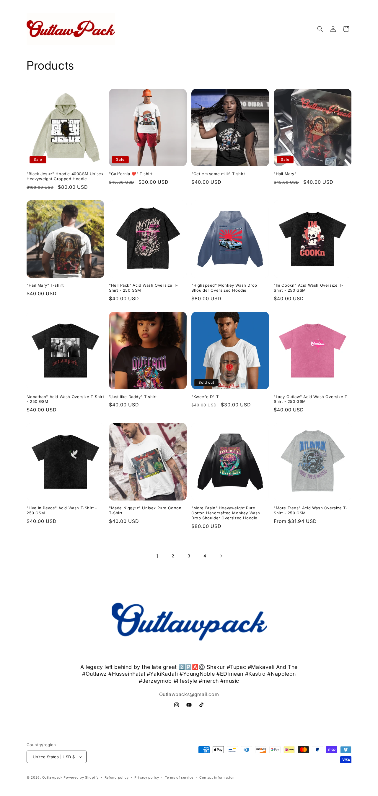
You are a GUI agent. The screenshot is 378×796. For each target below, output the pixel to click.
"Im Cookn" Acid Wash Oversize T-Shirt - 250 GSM (308, 288)
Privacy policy (146, 777)
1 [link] (157, 556)
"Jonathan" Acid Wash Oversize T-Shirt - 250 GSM (65, 399)
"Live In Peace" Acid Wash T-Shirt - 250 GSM (62, 510)
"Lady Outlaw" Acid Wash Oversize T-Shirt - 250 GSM (311, 399)
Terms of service (179, 777)
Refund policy (117, 777)
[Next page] (220, 555)
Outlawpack (53, 777)
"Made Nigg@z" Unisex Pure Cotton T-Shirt (145, 510)
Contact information (217, 777)
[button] (320, 28)
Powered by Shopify (81, 777)
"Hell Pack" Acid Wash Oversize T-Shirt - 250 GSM (143, 288)
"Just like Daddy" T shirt (133, 396)
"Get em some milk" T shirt (218, 173)
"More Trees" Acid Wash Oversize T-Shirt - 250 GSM (310, 510)
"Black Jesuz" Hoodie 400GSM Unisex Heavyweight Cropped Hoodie (65, 176)
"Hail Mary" (285, 173)
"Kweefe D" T (205, 396)
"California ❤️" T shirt (130, 173)
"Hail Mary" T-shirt (45, 285)
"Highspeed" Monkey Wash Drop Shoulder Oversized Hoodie (224, 288)
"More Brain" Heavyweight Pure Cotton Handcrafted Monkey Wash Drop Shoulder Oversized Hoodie (225, 512)
